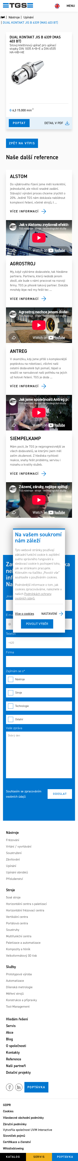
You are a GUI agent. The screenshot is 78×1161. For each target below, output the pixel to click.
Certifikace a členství (17, 1142)
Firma (10, 652)
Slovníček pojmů (14, 1136)
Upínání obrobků (17, 872)
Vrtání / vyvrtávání (18, 846)
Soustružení (14, 853)
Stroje (18, 693)
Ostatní (19, 719)
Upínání (11, 866)
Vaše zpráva (14, 728)
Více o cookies (24, 614)
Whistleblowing (13, 1148)
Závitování (13, 859)
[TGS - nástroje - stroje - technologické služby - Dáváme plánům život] (2, 17)
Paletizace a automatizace (23, 943)
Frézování (12, 840)
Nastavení (49, 614)
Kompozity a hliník (18, 949)
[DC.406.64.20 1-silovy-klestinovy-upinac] (28, 72)
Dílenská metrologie (19, 987)
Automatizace (15, 981)
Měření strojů (15, 993)
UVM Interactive (41, 1130)
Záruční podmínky (15, 1124)
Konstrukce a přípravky (21, 1000)
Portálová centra (17, 923)
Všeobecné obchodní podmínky (23, 1118)
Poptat (19, 123)
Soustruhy (12, 930)
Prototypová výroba (19, 974)
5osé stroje (13, 897)
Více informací (24, 211)
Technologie (22, 706)
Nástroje (20, 679)
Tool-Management (18, 1006)
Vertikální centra (17, 917)
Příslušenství (14, 879)
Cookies (8, 1111)
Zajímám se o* (15, 671)
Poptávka (36, 1087)
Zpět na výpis (22, 143)
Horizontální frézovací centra (25, 910)
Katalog (13, 1157)
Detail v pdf (53, 123)
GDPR (7, 1105)
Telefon (11, 634)
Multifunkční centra (18, 936)
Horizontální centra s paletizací (26, 904)
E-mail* (11, 615)
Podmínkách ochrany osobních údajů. (33, 596)
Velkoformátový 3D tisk (21, 955)
